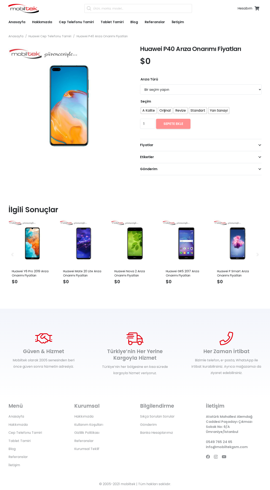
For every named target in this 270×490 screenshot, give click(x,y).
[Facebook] (208, 457)
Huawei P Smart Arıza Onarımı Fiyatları (233, 273)
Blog (12, 448)
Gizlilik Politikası (86, 432)
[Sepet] (257, 8)
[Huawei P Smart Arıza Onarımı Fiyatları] (238, 243)
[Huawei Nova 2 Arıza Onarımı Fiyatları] (135, 243)
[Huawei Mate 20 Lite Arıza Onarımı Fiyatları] (84, 243)
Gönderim (148, 424)
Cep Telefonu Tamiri (25, 432)
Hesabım (245, 8)
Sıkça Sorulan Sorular (157, 416)
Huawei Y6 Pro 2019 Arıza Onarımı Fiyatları (30, 273)
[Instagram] (216, 457)
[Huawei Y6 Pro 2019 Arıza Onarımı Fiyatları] (32, 243)
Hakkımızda (18, 424)
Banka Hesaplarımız (156, 432)
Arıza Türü (149, 79)
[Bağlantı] (23, 8)
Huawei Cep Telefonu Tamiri (49, 36)
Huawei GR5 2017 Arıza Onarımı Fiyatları (182, 273)
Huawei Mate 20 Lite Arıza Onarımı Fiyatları (82, 273)
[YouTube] (224, 457)
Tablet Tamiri (19, 440)
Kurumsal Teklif (86, 448)
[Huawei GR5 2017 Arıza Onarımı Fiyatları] (186, 243)
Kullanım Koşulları (88, 424)
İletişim (14, 465)
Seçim (145, 101)
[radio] (148, 110)
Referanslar (18, 456)
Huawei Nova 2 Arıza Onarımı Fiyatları (129, 273)
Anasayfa (15, 36)
